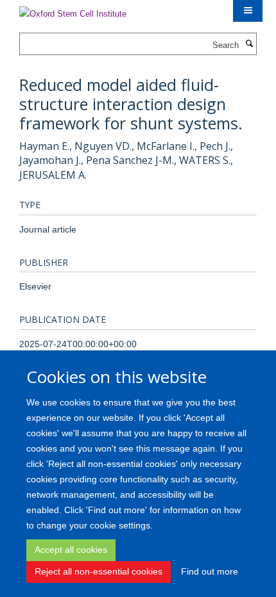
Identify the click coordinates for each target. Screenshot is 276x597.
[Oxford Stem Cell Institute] (72, 10)
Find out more (209, 571)
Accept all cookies (71, 549)
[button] (248, 11)
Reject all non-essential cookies (98, 571)
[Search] (249, 44)
